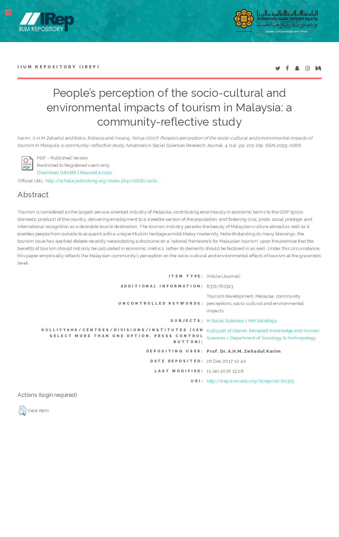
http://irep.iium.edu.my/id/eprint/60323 (250, 381)
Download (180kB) (56, 172)
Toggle (12, 12)
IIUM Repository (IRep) (59, 67)
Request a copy (96, 172)
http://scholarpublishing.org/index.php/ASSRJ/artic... (103, 180)
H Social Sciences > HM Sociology (242, 320)
